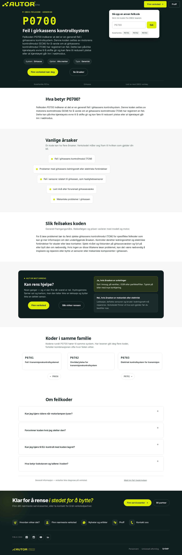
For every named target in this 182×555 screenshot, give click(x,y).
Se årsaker (78, 72)
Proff (174, 4)
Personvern (134, 549)
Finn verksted (153, 4)
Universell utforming (150, 549)
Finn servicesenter (136, 502)
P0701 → (128, 376)
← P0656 (54, 376)
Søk (151, 25)
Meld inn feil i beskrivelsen (135, 480)
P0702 (135, 33)
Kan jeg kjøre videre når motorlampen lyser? (48, 413)
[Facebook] (27, 537)
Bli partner (161, 502)
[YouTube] (41, 537)
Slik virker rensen (71, 305)
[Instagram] (34, 537)
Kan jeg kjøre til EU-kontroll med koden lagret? (50, 447)
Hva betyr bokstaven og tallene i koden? (46, 463)
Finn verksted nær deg (43, 72)
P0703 (144, 33)
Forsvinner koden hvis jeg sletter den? (45, 430)
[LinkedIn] (48, 537)
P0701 (126, 33)
